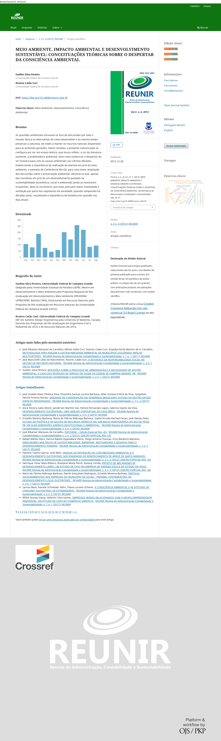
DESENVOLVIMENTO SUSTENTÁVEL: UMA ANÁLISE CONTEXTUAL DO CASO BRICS (69, 411)
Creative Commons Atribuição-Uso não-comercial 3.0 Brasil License (132, 308)
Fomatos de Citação (123, 207)
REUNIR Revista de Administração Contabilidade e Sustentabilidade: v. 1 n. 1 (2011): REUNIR (96, 356)
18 (63, 511)
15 (52, 511)
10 (35, 511)
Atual (13, 27)
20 (70, 511)
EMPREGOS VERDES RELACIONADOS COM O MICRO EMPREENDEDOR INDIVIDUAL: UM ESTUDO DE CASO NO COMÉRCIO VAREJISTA (87, 499)
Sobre (56, 27)
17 (59, 511)
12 (42, 511)
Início (18, 39)
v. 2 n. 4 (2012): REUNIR (51, 39)
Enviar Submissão (176, 145)
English (168, 130)
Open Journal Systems (177, 105)
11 (39, 511)
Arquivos (27, 27)
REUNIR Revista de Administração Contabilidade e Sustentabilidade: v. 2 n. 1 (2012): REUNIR (84, 375)
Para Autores (170, 85)
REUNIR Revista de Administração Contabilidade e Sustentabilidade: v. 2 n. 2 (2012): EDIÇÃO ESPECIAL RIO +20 (85, 433)
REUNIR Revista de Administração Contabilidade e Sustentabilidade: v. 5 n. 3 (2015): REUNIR (80, 413)
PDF (117, 144)
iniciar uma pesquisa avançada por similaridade (66, 519)
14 (49, 511)
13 (46, 511)
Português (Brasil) (174, 125)
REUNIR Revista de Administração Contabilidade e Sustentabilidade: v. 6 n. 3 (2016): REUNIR (81, 427)
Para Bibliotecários (173, 90)
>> (75, 511)
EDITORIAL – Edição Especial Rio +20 (86, 432)
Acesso (207, 6)
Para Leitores (170, 80)
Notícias (42, 27)
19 (66, 511)
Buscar (204, 27)
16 (56, 511)
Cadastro (195, 6)
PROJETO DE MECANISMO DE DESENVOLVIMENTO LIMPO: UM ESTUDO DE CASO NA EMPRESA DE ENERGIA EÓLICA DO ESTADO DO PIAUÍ (84, 464)
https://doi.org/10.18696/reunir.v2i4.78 (44, 97)
